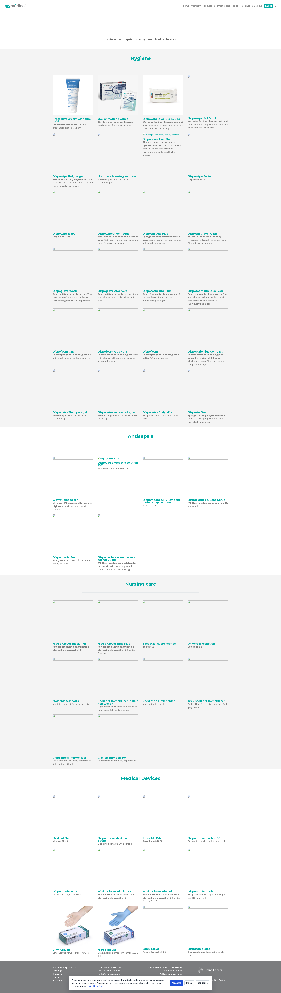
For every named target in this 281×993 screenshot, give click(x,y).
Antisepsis (125, 39)
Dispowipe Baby (64, 233)
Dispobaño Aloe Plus (157, 139)
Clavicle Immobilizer (112, 757)
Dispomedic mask (200, 891)
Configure (202, 983)
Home (186, 6)
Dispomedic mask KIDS (204, 838)
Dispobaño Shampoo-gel (70, 412)
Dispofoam (150, 351)
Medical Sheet (63, 838)
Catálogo (57, 970)
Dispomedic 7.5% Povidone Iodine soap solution (162, 501)
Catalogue (257, 6)
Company (196, 6)
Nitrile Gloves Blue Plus (114, 643)
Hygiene (110, 39)
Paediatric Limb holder (159, 701)
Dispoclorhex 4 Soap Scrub (206, 500)
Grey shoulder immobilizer (206, 701)
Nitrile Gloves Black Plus (69, 643)
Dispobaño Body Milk (157, 412)
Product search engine (228, 6)
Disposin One (197, 412)
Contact (246, 6)
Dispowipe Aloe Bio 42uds (161, 119)
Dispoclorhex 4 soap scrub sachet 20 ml (116, 559)
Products (207, 6)
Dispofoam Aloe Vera (112, 351)
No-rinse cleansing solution (117, 176)
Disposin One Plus (155, 233)
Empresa (57, 973)
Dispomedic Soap (65, 557)
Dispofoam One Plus (157, 291)
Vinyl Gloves (61, 949)
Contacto (57, 977)
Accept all (176, 983)
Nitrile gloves (107, 949)
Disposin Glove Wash (202, 233)
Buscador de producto (64, 967)
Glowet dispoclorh (65, 500)
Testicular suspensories (159, 643)
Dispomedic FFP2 (65, 891)
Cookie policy (95, 986)
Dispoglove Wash (65, 291)
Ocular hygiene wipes (113, 119)
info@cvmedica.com (109, 973)
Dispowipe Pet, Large (68, 176)
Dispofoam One (64, 351)
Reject (189, 983)
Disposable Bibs (199, 949)
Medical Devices (165, 39)
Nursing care (144, 39)
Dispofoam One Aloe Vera (206, 291)
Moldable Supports (66, 701)
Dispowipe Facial (199, 176)
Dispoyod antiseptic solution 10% (118, 464)
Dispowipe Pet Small (202, 118)
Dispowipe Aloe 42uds (113, 233)
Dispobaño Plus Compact (205, 351)
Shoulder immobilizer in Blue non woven (118, 702)
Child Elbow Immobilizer (69, 757)
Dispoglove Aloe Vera (112, 291)
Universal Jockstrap (201, 643)
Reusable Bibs (152, 838)
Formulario (58, 980)
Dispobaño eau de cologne (116, 412)
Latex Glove (151, 949)
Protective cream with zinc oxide (72, 120)
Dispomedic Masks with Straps (114, 839)
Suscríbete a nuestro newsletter (165, 967)
